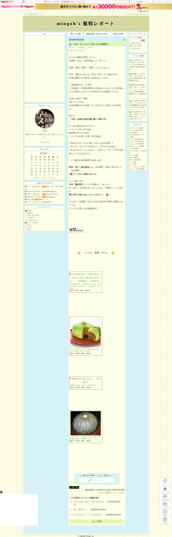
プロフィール (39, 14)
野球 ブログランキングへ (77, 232)
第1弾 (29, 225)
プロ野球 (30, 218)
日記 (31, 14)
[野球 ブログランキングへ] (76, 230)
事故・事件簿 (133, 160)
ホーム (26, 14)
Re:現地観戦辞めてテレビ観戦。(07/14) (137, 103)
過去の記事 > (119, 34)
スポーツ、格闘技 (135, 169)
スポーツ (28, 2)
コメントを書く (118, 492)
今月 (44, 178)
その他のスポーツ (33, 220)
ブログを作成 (158, 2)
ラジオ (131, 162)
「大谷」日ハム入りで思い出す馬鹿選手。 (91, 44)
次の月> (52, 178)
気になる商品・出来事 (136, 151)
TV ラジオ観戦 (134, 130)
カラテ (131, 164)
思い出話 (132, 155)
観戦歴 (29, 211)
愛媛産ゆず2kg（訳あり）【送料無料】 (83, 385)
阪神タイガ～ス (134, 146)
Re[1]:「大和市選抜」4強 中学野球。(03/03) (137, 62)
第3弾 (29, 230)
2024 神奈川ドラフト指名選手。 (88, 515)
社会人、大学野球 (135, 144)
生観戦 (131, 132)
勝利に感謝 (30, 199)
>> (141, 2)
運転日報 (132, 157)
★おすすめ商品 (32, 222)
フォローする (164, 492)
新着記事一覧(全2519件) (97, 34)
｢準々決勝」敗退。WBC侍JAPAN (89, 502)
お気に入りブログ (45, 183)
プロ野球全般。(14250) (84, 48)
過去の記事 (165, 500)
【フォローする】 (132, 14)
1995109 (142, 11)
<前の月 (36, 178)
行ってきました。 (135, 167)
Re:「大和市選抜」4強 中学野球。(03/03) (137, 76)
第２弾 (29, 227)
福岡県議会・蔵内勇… (34, 197)
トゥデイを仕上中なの (34, 202)
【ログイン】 (144, 14)
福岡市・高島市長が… (34, 194)
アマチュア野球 (134, 142)
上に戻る (165, 523)
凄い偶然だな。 (81, 509)
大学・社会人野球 (33, 215)
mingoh (133, 60)
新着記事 (165, 515)
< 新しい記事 (75, 34)
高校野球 (30, 213)
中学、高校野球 (134, 139)
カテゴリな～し (134, 128)
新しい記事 (165, 507)
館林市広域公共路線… (34, 191)
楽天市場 (168, 2)
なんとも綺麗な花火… (34, 186)
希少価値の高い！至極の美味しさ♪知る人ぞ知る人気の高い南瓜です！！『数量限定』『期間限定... (85, 286)
